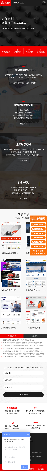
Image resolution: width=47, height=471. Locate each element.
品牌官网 (17, 52)
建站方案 (35, 336)
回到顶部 (41, 469)
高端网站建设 (12, 336)
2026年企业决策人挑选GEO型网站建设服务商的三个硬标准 (21, 348)
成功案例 (23, 214)
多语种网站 (41, 52)
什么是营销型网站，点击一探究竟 (23, 83)
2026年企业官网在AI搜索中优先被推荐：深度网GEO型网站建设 (22, 343)
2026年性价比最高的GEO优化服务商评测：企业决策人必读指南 (22, 357)
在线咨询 (23, 124)
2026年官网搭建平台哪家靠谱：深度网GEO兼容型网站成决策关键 (23, 354)
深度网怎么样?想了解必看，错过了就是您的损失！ (18, 340)
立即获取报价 (23, 395)
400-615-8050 (18, 3)
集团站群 (29, 52)
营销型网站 (6, 52)
